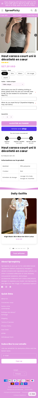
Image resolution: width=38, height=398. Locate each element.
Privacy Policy (6, 326)
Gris (12, 73)
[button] (2, 10)
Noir (4, 73)
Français (18, 374)
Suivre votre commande (5, 307)
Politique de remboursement (12, 392)
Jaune (5, 78)
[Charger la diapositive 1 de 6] (14, 52)
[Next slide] (28, 248)
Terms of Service (7, 322)
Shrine (28, 387)
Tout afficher (19, 253)
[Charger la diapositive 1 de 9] (20, 52)
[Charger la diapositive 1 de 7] (16, 52)
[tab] (13, 248)
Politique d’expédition (20, 395)
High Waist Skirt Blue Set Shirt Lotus (19, 236)
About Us (4, 299)
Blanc (20, 73)
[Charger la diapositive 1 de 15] (31, 52)
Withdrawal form (7, 337)
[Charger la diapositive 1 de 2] (7, 52)
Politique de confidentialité (15, 389)
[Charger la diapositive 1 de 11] (24, 52)
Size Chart (5, 330)
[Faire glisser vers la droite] (35, 35)
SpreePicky (16, 387)
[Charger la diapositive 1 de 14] (29, 52)
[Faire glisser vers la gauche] (2, 35)
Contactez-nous (7, 302)
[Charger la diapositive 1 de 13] (27, 52)
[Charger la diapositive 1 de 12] (25, 52)
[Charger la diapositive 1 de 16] (33, 52)
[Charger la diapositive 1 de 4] (11, 52)
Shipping (4, 318)
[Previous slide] (10, 248)
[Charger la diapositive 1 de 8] (18, 52)
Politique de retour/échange (8, 313)
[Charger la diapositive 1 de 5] (13, 52)
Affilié (3, 333)
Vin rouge (30, 73)
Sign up (19, 361)
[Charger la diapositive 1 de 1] (5, 52)
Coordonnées (29, 389)
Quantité (4, 114)
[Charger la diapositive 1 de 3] (9, 52)
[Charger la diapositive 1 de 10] (22, 52)
